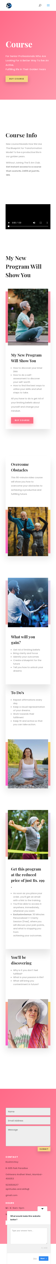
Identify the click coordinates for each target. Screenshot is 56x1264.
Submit (44, 1149)
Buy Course (16, 78)
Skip (35, 1258)
